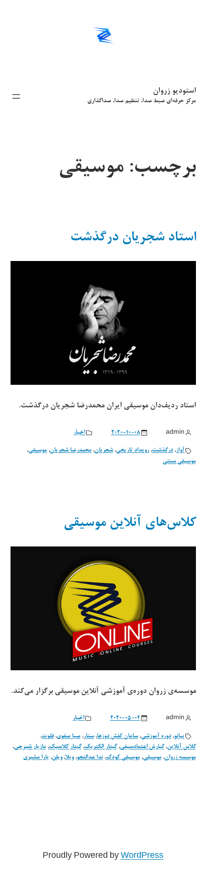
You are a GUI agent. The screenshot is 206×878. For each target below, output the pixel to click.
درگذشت (162, 450)
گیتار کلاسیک (65, 747)
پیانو (179, 736)
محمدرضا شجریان (71, 450)
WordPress (142, 856)
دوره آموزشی (156, 736)
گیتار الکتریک (100, 747)
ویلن (57, 757)
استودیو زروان (174, 91)
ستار (88, 736)
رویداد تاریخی (132, 450)
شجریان (103, 450)
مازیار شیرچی (30, 747)
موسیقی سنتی (179, 461)
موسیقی (37, 450)
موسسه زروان (180, 757)
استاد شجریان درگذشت (133, 238)
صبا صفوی (68, 736)
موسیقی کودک (123, 757)
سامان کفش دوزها (117, 736)
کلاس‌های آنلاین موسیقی (129, 523)
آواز (180, 450)
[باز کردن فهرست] (16, 96)
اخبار (79, 432)
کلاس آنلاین (181, 747)
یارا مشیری (36, 757)
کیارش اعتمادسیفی (142, 747)
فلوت (48, 736)
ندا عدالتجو (90, 757)
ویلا (69, 757)
